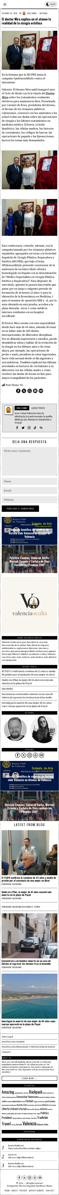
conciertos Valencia (44, 1097)
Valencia (29, 1123)
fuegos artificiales (39, 1101)
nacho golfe (10, 1113)
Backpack (35, 1092)
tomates (28, 1118)
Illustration (52, 1105)
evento (10, 1101)
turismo (19, 1124)
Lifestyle (22, 1109)
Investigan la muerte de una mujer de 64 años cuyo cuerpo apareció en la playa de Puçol (28, 1023)
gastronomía (50, 1101)
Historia (45, 1104)
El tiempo (36, 907)
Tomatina (34, 1118)
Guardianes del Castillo (34, 1105)
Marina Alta (30, 1109)
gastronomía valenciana (9, 1105)
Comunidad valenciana (11, 884)
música (43, 1109)
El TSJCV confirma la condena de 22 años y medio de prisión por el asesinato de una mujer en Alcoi (29, 879)
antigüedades (19, 1093)
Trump (13, 1124)
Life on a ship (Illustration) (21, 1157)
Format (29, 1101)
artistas (26, 1093)
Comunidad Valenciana (27, 1097)
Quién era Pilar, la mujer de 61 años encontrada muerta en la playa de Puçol (26, 893)
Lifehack (14, 1109)
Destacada (26, 907)
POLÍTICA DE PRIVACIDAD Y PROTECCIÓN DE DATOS (28, 1047)
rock (23, 1118)
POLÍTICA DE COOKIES (13, 1042)
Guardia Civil (22, 1104)
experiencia (16, 1101)
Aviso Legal (7, 1037)
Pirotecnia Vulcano (27, 1113)
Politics (45, 1113)
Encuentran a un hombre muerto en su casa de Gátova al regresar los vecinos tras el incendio (26, 962)
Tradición (42, 1117)
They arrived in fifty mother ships (24, 1148)
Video (46, 1124)
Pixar (35, 1113)
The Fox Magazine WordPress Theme (35, 1186)
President (7, 1117)
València (40, 1124)
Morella (37, 1109)
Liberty (5, 1108)
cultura (4, 1101)
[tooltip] (18, 391)
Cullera (53, 1097)
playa (38, 1113)
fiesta (23, 1101)
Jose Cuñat (32, 13)
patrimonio (17, 1113)
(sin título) (7, 688)
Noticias (43, 13)
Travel (6, 1123)
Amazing (8, 1092)
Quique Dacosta (17, 1118)
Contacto (6, 1052)
